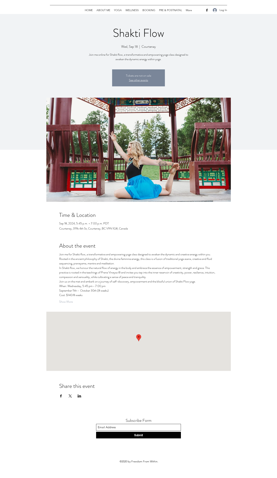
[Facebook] (207, 10)
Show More (66, 302)
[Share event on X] (70, 395)
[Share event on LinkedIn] (79, 395)
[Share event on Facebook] (61, 395)
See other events (138, 80)
